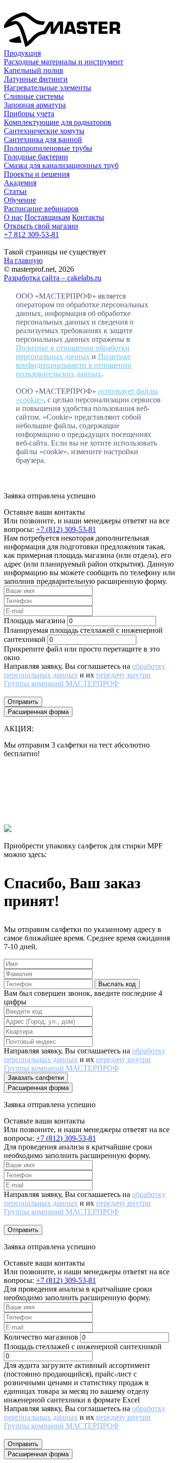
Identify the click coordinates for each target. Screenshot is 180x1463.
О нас (13, 217)
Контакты (88, 217)
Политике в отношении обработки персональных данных (73, 352)
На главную (23, 260)
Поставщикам (47, 217)
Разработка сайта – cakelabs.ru (52, 278)
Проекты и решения (37, 174)
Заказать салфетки (36, 1077)
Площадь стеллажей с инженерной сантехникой (83, 1346)
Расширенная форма (38, 711)
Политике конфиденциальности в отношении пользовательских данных (74, 365)
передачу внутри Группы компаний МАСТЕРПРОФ (77, 679)
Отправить (23, 701)
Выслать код (117, 984)
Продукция (22, 53)
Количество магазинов (41, 1337)
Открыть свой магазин (41, 226)
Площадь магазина (34, 621)
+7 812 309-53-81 (31, 234)
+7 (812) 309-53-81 (66, 529)
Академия (20, 183)
